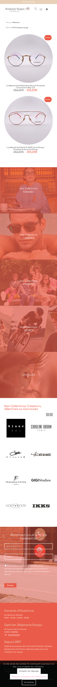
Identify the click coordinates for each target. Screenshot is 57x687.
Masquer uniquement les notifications (29, 677)
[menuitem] (34, 9)
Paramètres (29, 682)
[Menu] (41, 9)
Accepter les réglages (29, 671)
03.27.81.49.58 (30, 2)
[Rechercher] (34, 9)
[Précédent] (47, 414)
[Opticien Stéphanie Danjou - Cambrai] (17, 9)
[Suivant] (51, 414)
